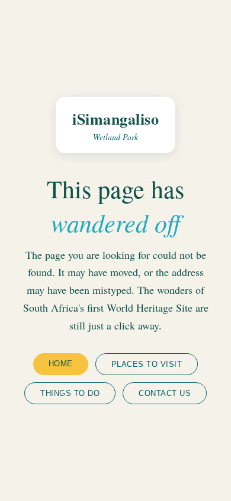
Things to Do (70, 393)
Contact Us (165, 393)
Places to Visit (146, 364)
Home (61, 363)
